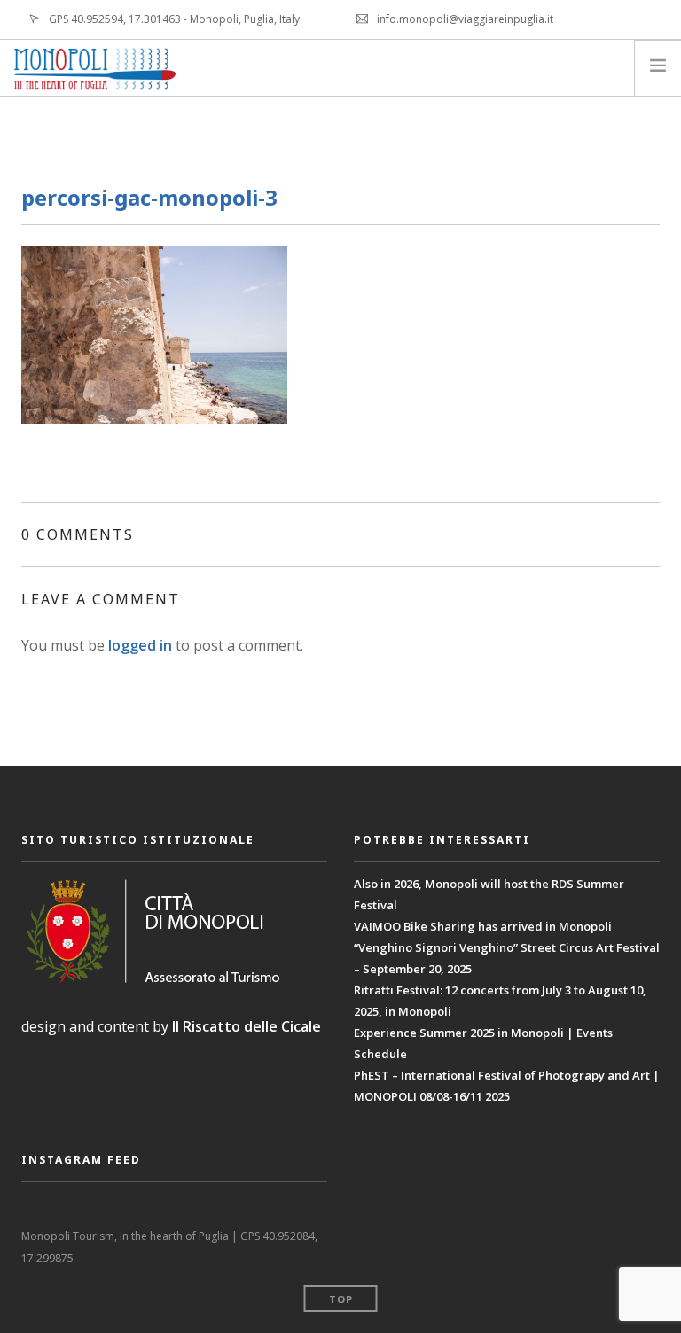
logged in (140, 645)
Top (341, 1299)
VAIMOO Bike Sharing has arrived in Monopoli (483, 926)
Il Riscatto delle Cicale (246, 1026)
